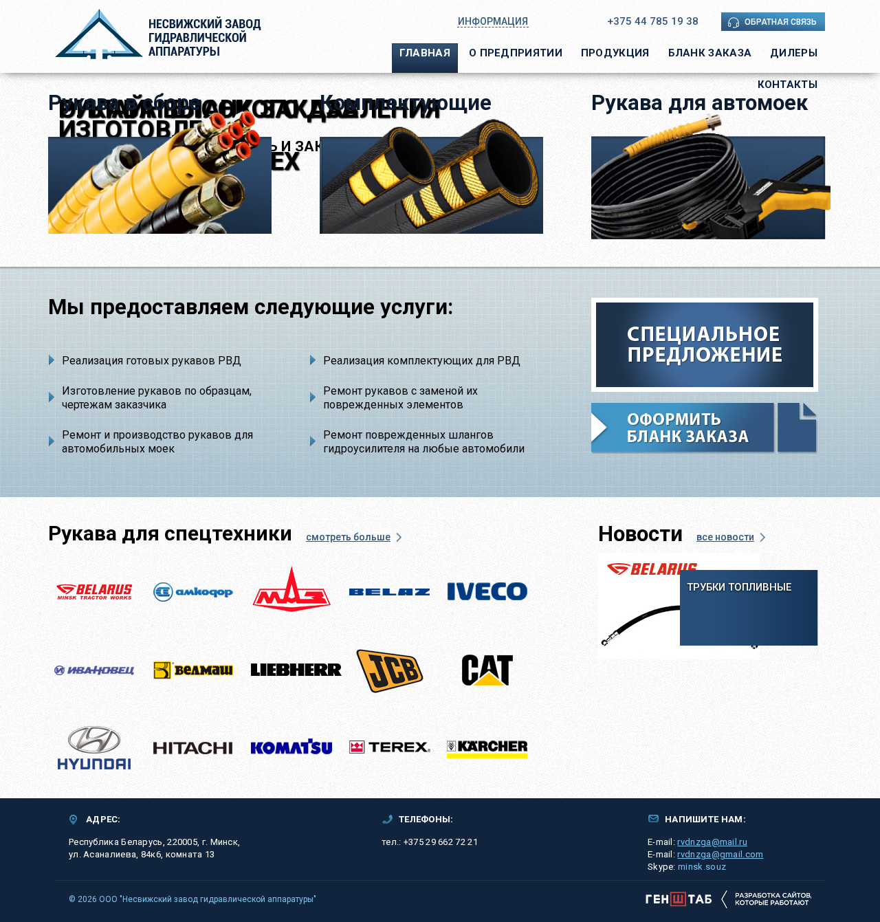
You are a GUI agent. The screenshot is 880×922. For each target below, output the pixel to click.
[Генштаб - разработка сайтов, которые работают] (728, 898)
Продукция (615, 53)
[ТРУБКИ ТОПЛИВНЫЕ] (679, 606)
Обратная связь (781, 22)
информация (493, 21)
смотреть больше (348, 536)
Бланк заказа (710, 53)
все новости (725, 536)
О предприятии (515, 53)
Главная (424, 53)
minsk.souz (702, 866)
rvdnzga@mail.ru (712, 842)
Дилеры (793, 53)
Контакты (787, 84)
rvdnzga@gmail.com (720, 854)
